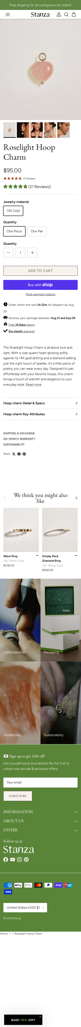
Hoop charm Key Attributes (24, 414)
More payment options (40, 294)
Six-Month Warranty (19, 438)
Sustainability (14, 444)
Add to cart (40, 271)
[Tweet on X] (13, 454)
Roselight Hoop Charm (28, 933)
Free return (22, 324)
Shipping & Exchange (19, 433)
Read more (34, 384)
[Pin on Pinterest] (24, 454)
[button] (23, 1020)
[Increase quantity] (32, 253)
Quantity (10, 244)
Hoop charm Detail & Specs (24, 403)
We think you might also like (41, 498)
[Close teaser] (40, 1017)
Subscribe (18, 796)
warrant (21, 331)
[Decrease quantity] (8, 253)
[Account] (58, 14)
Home (3, 933)
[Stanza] (40, 14)
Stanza (17, 918)
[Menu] (7, 14)
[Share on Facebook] (19, 454)
